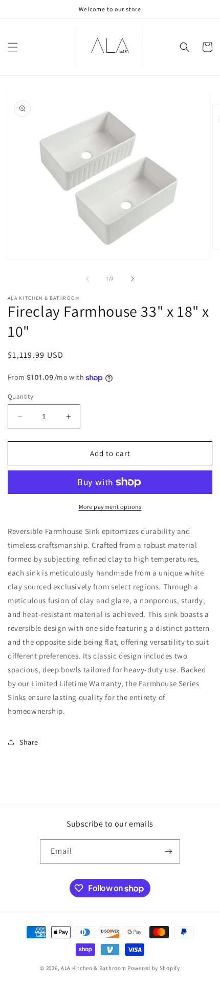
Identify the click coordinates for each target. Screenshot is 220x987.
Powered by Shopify (153, 968)
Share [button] (28, 742)
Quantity (20, 396)
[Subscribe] (168, 851)
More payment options (110, 506)
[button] (13, 47)
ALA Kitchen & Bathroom (93, 968)
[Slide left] (87, 279)
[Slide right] (132, 279)
